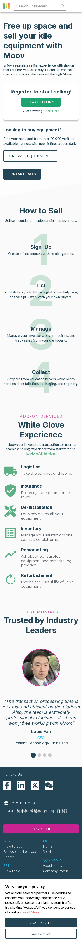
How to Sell (12, 871)
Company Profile (56, 871)
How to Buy (12, 846)
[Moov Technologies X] (35, 785)
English (8, 811)
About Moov (53, 865)
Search (8, 857)
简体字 (22, 811)
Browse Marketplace (20, 851)
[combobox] (36, 6)
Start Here (52, 111)
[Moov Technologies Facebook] (7, 785)
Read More (30, 912)
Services (49, 851)
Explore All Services (41, 453)
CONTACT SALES (22, 174)
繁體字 (35, 811)
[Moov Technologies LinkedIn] (21, 785)
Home (48, 846)
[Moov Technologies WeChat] (49, 785)
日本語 (62, 811)
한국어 (49, 811)
